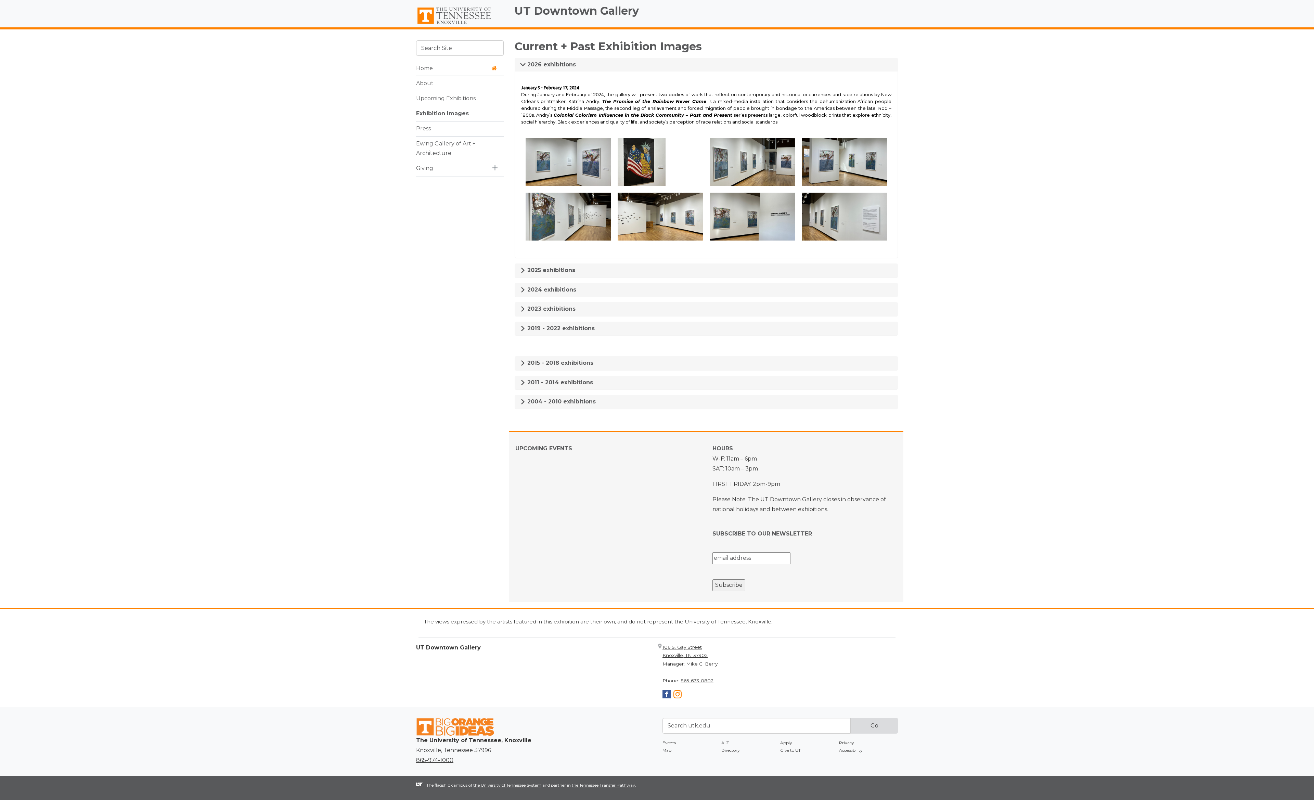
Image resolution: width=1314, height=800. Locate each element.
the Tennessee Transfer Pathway (603, 785)
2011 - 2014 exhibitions (559, 382)
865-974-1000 (434, 760)
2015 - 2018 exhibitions (559, 363)
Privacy (846, 742)
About (425, 83)
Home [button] (424, 68)
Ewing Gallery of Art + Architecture (446, 148)
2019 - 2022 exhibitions (560, 328)
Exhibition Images (442, 113)
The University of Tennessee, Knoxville (460, 24)
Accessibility (851, 750)
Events (669, 742)
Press (423, 128)
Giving (424, 168)
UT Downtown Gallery (577, 10)
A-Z (725, 742)
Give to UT (790, 750)
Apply (786, 742)
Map (666, 750)
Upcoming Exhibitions (446, 98)
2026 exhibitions (551, 64)
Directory (730, 750)
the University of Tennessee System (507, 785)
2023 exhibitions (551, 309)
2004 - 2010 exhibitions (561, 401)
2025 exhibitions (550, 270)
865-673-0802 (697, 680)
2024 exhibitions (551, 289)
